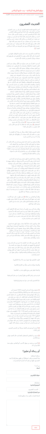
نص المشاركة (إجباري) (34, 392)
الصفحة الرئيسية (39, 14)
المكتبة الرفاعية (30, 14)
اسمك (38, 368)
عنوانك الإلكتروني (35, 375)
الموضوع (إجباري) (35, 385)
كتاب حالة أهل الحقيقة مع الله (18, 14)
